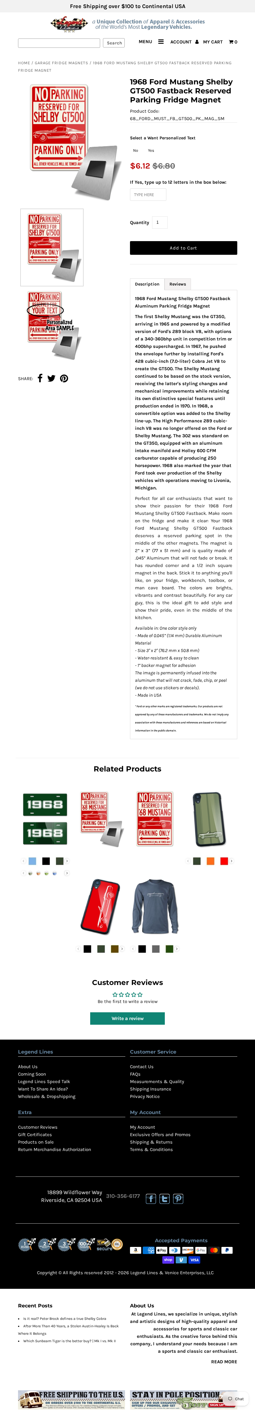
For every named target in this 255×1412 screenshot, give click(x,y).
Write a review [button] (128, 1018)
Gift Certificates (35, 1134)
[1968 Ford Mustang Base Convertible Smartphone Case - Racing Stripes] (210, 849)
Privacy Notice (145, 1096)
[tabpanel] (183, 514)
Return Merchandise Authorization (54, 1149)
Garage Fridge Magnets (61, 63)
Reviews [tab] (177, 284)
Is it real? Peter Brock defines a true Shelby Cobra (64, 1318)
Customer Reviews (38, 1127)
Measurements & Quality (157, 1081)
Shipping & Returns (151, 1142)
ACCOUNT (181, 42)
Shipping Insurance (150, 1089)
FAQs (135, 1074)
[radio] (135, 150)
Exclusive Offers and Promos (160, 1134)
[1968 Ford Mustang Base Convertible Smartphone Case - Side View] (100, 936)
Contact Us (142, 1066)
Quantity (139, 222)
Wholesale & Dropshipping (46, 1096)
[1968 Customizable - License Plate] (45, 849)
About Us (28, 1066)
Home (24, 63)
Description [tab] (147, 284)
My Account (142, 1127)
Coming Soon (32, 1074)
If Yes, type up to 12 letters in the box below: (178, 182)
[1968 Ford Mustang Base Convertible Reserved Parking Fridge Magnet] (100, 849)
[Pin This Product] (64, 379)
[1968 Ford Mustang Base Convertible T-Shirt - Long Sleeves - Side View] (155, 936)
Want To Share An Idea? (43, 1089)
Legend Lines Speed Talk (44, 1081)
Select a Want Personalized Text (163, 138)
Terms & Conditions (151, 1149)
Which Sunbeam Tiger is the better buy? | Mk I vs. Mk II (69, 1341)
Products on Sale (36, 1142)
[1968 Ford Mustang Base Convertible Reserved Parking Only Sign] (155, 849)
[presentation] (67, 861)
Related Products (127, 768)
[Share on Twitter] (51, 379)
